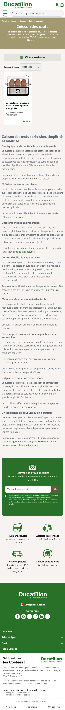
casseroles (17, 217)
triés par (15, 67)
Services (6, 643)
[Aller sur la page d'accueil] (17, 5)
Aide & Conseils (9, 649)
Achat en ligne (9, 637)
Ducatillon (7, 631)
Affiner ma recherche (34, 57)
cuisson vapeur (27, 407)
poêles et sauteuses (24, 252)
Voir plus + (9, 508)
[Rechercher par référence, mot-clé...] (13, 13)
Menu (5, 16)
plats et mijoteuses (27, 445)
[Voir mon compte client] (57, 5)
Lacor (9, 359)
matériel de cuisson (39, 178)
